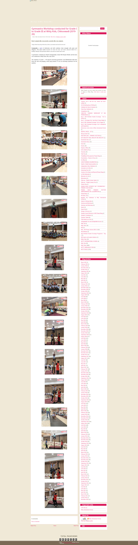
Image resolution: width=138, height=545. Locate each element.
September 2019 (85, 313)
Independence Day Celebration (88, 166)
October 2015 (84, 398)
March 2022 (83, 262)
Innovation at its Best (86, 168)
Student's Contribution (86, 215)
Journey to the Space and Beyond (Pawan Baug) (92, 172)
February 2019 (84, 325)
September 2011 (85, 483)
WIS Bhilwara (84, 231)
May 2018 (83, 342)
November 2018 (84, 331)
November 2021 (84, 267)
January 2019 (84, 327)
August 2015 (84, 401)
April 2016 (83, 387)
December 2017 (84, 351)
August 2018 (84, 336)
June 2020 (83, 298)
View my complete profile (87, 521)
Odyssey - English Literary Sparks (89, 180)
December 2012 (84, 457)
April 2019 (83, 322)
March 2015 (83, 410)
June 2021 (83, 276)
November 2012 (84, 459)
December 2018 (84, 329)
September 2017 (85, 356)
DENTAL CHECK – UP (86, 131)
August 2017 (84, 358)
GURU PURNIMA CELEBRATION (89, 162)
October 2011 (84, 481)
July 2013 (83, 447)
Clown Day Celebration (86, 109)
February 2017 (84, 369)
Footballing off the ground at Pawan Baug (90, 156)
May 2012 (83, 470)
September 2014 (85, 421)
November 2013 (84, 439)
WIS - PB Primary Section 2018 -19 (89, 229)
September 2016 (85, 378)
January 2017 (84, 371)
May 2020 (83, 300)
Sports (82, 207)
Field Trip (83, 154)
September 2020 (85, 293)
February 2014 (84, 434)
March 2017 (83, 367)
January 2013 (84, 456)
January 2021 (84, 285)
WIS (82, 227)
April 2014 (83, 430)
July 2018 (83, 338)
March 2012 (83, 474)
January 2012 (84, 477)
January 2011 (84, 497)
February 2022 (84, 264)
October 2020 (84, 291)
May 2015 (83, 407)
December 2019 (84, 307)
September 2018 (85, 334)
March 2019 (83, 323)
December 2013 (84, 438)
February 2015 (84, 412)
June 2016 (83, 383)
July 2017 (83, 360)
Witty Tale (83, 243)
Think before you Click (86, 219)
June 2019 (83, 318)
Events (83, 145)
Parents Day (84, 184)
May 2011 (83, 490)
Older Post (76, 525)
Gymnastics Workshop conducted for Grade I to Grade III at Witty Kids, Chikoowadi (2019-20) (54, 31)
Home (55, 525)
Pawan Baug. (84, 193)
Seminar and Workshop (86, 203)
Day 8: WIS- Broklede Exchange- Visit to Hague (92, 122)
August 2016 (84, 380)
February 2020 (84, 304)
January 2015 (84, 414)
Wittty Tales (84, 239)
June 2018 (83, 340)
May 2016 (83, 385)
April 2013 (83, 450)
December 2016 (84, 372)
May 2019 (83, 320)
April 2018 (83, 343)
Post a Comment (35, 521)
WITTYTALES (84, 249)
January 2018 (84, 349)
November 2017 (84, 352)
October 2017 (84, 354)
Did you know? (84, 133)
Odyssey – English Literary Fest (88, 182)
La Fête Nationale (85, 174)
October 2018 (84, 332)
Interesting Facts (85, 170)
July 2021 (83, 275)
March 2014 (83, 432)
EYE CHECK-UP (85, 149)
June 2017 (83, 361)
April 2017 (83, 365)
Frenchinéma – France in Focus (88, 158)
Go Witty (40, 21)
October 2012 (84, 461)
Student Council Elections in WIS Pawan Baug (92, 213)
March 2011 (83, 494)
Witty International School (87, 509)
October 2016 (84, 376)
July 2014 (83, 425)
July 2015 (83, 403)
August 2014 (84, 423)
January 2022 (84, 265)
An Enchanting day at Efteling (88, 105)
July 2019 (83, 316)
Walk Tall (83, 223)
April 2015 (83, 409)
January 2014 (84, 436)
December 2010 (84, 499)
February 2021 (84, 284)
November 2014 (84, 418)
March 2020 (83, 302)
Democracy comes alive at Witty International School (93, 128)
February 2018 (84, 347)
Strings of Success (85, 211)
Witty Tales (34, 21)
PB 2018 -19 (84, 195)
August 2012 (84, 465)
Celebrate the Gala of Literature (88, 107)
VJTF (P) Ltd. (84, 507)
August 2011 (84, 485)
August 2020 (84, 294)
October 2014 (84, 419)
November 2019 (84, 309)
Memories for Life (85, 176)
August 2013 (84, 445)
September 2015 (85, 399)
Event (82, 143)
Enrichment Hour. (85, 139)
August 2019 (84, 314)
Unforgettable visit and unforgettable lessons (91, 221)
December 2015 (84, 394)
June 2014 (83, 427)
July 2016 (83, 381)
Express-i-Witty (48, 21)
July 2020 (83, 296)
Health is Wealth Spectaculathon (88, 164)
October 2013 (84, 441)
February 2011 (84, 495)
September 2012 (85, 463)
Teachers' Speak (85, 217)
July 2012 (83, 466)
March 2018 (83, 345)
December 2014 (84, 416)
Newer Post (33, 525)
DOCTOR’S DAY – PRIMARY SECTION (90, 135)
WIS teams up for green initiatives (89, 237)
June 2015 (83, 405)
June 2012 (83, 468)
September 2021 (85, 271)
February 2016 (84, 390)
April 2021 (83, 280)
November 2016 (84, 374)
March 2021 (83, 282)
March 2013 (83, 452)
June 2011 (83, 488)
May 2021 (83, 278)
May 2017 (83, 363)
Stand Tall (83, 209)
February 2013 (84, 454)
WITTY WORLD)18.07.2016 (87, 247)
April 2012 (83, 472)
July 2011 (83, 486)
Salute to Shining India (86, 201)
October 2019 (84, 311)
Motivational (84, 178)
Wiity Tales (83, 225)
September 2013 (85, 443)
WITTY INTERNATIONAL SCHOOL (89, 241)
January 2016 (84, 392)
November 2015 (84, 396)
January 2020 (84, 305)
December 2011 (84, 479)
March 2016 (83, 389)
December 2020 (84, 287)
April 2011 (83, 492)
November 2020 (84, 289)
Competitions (84, 111)
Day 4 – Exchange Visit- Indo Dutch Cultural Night (93, 120)
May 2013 (83, 448)
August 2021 (84, 273)
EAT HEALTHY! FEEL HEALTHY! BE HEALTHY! (92, 137)
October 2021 (84, 269)
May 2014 (83, 428)
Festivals (83, 151)
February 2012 (84, 475)
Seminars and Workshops (87, 205)
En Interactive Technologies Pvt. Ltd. (71, 543)
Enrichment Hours (85, 141)
